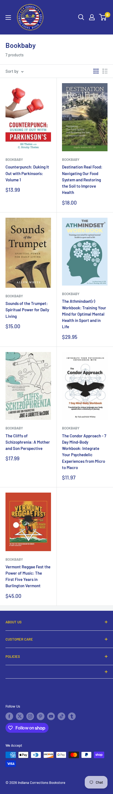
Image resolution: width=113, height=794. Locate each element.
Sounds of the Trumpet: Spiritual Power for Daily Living (27, 310)
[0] (103, 17)
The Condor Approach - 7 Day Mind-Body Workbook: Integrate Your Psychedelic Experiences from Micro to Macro (84, 451)
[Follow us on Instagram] (30, 716)
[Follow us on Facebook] (9, 716)
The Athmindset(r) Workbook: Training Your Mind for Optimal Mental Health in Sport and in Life (84, 314)
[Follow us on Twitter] (20, 716)
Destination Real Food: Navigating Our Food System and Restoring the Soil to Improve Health (82, 179)
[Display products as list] (105, 71)
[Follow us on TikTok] (61, 716)
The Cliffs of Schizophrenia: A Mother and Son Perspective (27, 442)
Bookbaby (14, 159)
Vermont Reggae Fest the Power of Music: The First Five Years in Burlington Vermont (27, 576)
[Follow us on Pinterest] (40, 716)
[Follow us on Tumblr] (72, 716)
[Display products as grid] (96, 71)
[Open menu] (8, 17)
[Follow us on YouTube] (51, 716)
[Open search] (81, 17)
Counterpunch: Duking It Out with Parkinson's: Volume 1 (27, 173)
